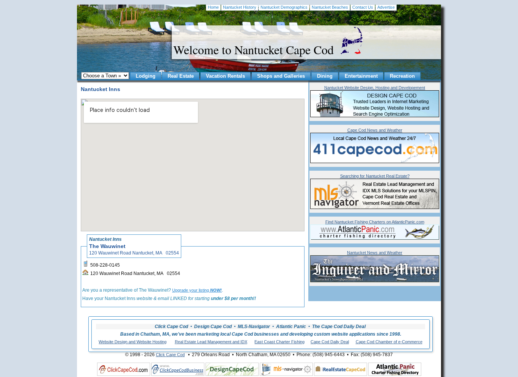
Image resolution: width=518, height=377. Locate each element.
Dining (325, 76)
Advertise (386, 7)
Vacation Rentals (225, 76)
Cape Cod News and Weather (374, 130)
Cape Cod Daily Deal (330, 341)
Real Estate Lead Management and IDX (211, 341)
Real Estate (181, 76)
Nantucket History (239, 7)
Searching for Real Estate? (375, 176)
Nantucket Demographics (284, 7)
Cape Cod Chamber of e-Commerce (389, 341)
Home (213, 7)
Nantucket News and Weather (374, 252)
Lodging (145, 76)
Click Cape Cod (170, 354)
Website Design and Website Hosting (132, 341)
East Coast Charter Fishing (279, 341)
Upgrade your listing (197, 290)
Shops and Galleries (281, 76)
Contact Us (362, 7)
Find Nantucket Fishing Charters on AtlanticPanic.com (374, 222)
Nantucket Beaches (330, 7)
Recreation (402, 76)
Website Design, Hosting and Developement (374, 87)
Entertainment (361, 76)
